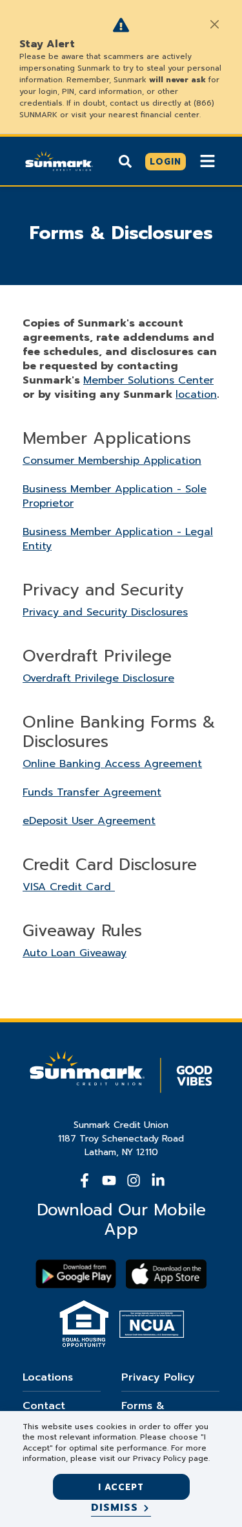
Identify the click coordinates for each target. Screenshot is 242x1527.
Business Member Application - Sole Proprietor (115, 496)
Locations (48, 1377)
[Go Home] (59, 160)
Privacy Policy (158, 1377)
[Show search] (125, 161)
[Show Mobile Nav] (207, 161)
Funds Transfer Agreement (92, 792)
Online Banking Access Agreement (112, 764)
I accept (121, 1487)
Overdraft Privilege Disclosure (98, 678)
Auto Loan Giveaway (74, 953)
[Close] (214, 24)
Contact (44, 1406)
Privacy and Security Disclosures (105, 612)
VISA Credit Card (69, 887)
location (196, 394)
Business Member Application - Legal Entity (118, 539)
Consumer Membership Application (112, 460)
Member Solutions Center (148, 380)
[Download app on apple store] (166, 1274)
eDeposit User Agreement (89, 821)
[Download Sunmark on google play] (75, 1274)
